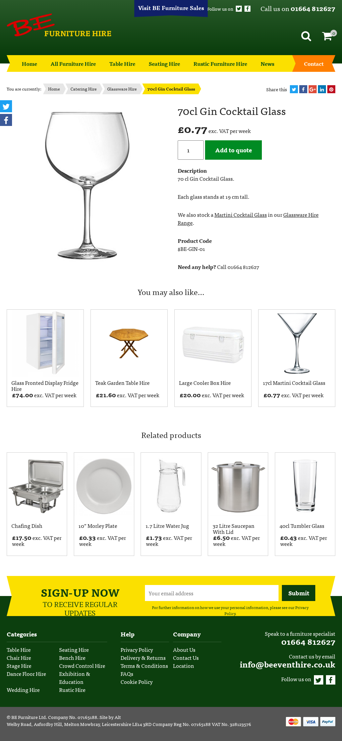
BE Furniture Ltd (28, 717)
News (267, 63)
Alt (118, 717)
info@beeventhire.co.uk (287, 664)
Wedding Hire (23, 689)
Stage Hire (19, 665)
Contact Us (186, 657)
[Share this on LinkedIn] (322, 89)
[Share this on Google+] (313, 89)
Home (29, 63)
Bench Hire (72, 657)
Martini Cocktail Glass (240, 214)
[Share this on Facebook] (303, 89)
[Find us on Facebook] (247, 8)
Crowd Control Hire (82, 665)
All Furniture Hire (73, 63)
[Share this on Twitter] (294, 89)
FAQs (127, 673)
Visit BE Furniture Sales (171, 7)
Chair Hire (19, 657)
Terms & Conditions (144, 665)
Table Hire (122, 63)
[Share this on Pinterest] (331, 89)
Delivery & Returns (143, 657)
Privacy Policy (137, 649)
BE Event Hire (59, 25)
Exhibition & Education (74, 677)
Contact (314, 63)
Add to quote (233, 150)
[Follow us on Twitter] (239, 8)
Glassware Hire (122, 88)
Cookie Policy (137, 681)
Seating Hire (164, 63)
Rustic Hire (72, 689)
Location (183, 665)
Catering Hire (83, 88)
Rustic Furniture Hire (220, 63)
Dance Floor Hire (26, 673)
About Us (184, 649)
